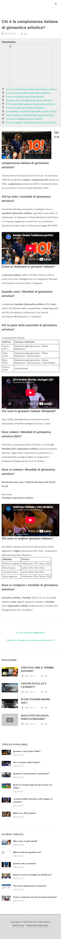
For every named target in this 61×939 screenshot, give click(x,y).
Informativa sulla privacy (37, 926)
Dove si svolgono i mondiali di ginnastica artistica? (31, 122)
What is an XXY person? (24, 813)
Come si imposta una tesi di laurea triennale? (35, 897)
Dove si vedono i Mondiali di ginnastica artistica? (30, 115)
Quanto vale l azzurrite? (24, 863)
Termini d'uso (18, 926)
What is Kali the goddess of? (27, 852)
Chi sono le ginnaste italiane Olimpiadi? (25, 108)
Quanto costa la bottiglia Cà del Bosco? (32, 875)
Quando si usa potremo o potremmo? (31, 773)
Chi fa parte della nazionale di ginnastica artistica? (30, 104)
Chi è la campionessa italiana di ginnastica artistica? (31, 89)
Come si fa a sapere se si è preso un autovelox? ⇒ (30, 640)
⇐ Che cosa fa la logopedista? (30, 632)
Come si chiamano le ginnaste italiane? (25, 97)
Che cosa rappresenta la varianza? (30, 886)
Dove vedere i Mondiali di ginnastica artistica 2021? (31, 111)
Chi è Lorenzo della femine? (26, 762)
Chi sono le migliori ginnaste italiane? (24, 119)
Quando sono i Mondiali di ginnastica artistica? (29, 100)
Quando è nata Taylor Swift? (27, 751)
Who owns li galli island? (25, 841)
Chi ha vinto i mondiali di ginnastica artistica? (28, 93)
